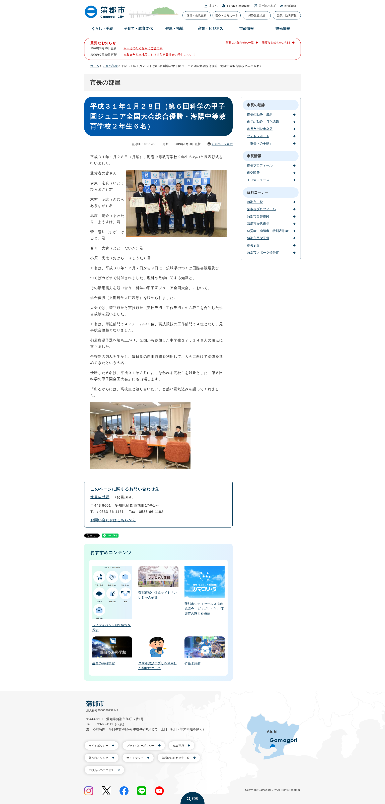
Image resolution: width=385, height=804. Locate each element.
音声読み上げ (267, 5)
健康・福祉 (174, 28)
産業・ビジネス (210, 28)
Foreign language (238, 5)
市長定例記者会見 (260, 129)
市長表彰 (253, 245)
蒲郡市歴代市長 (258, 223)
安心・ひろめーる (226, 15)
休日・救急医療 (196, 15)
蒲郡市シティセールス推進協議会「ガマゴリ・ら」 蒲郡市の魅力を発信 (204, 608)
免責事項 (178, 745)
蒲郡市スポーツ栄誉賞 (263, 252)
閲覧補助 (290, 5)
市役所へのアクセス (101, 770)
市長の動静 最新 (260, 114)
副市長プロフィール (261, 209)
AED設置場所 (256, 15)
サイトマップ (135, 757)
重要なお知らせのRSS (276, 42)
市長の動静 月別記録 (263, 121)
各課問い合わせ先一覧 (176, 757)
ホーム (94, 66)
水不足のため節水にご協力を (143, 48)
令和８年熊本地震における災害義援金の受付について (160, 54)
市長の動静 (256, 105)
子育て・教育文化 (138, 28)
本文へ (213, 5)
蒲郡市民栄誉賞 (258, 238)
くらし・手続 (102, 28)
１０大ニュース (258, 180)
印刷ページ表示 (222, 144)
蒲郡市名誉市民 (258, 216)
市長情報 (254, 156)
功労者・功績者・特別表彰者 (268, 231)
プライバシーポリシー (141, 745)
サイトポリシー (98, 745)
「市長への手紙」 (260, 143)
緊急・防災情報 (287, 15)
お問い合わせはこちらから (113, 520)
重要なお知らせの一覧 (240, 42)
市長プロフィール (260, 165)
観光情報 (283, 28)
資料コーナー (257, 192)
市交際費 (253, 172)
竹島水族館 (192, 663)
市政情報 (246, 28)
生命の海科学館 (103, 663)
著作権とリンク (98, 757)
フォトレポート (258, 136)
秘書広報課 (99, 497)
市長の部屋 (110, 66)
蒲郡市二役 (255, 202)
